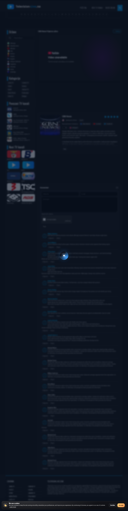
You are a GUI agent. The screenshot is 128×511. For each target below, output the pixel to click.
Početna (83, 7)
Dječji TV (10, 96)
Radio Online (110, 7)
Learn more (13, 507)
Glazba (24, 86)
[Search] (10, 38)
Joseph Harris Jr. (53, 335)
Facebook (109, 124)
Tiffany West (51, 251)
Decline (112, 505)
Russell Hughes (52, 311)
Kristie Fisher (51, 281)
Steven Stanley (52, 290)
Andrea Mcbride (52, 320)
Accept (121, 505)
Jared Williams (52, 242)
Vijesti (10, 86)
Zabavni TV (25, 89)
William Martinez (52, 233)
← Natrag (117, 31)
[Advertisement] (64, 23)
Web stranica (86, 124)
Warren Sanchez (53, 299)
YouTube (98, 124)
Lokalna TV (25, 83)
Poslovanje (25, 93)
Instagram (75, 127)
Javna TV (10, 83)
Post (44, 226)
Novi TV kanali (97, 7)
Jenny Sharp (51, 266)
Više (64, 149)
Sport (9, 89)
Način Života (11, 93)
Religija (24, 96)
